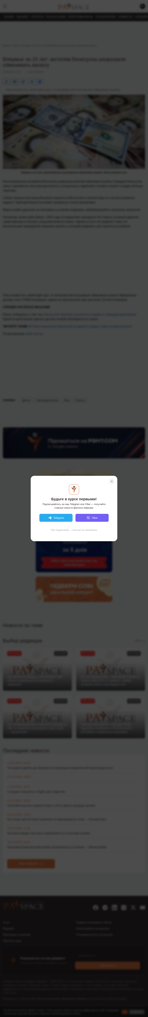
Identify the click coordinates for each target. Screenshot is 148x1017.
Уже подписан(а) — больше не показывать (74, 530)
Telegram (58, 517)
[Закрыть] (111, 481)
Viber (95, 517)
